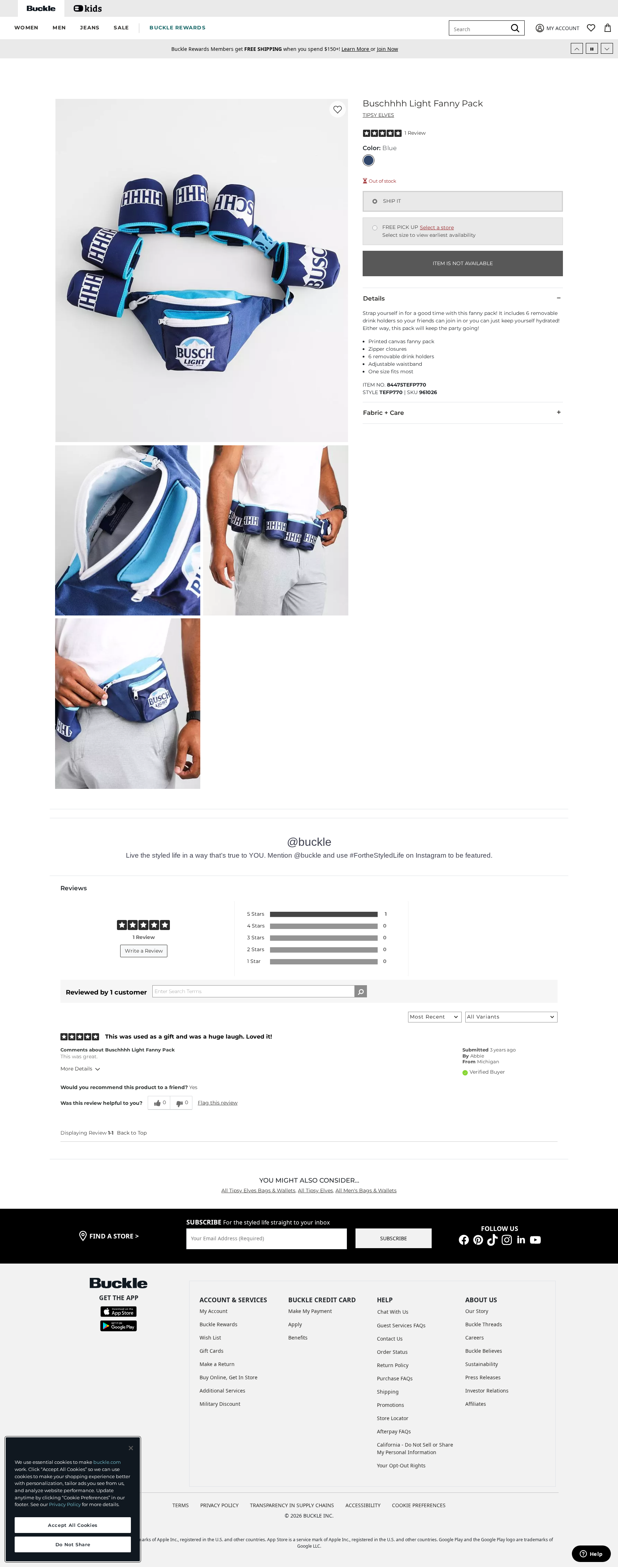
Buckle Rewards (218, 1324)
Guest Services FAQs (401, 1325)
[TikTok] (492, 1239)
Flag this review (217, 1102)
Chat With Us (392, 1311)
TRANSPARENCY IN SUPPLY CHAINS (292, 1505)
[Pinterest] (478, 1239)
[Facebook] (464, 1239)
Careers (474, 1337)
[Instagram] (507, 1239)
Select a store (437, 227)
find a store (114, 1236)
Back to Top (132, 1133)
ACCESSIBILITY (363, 1505)
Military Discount (220, 1403)
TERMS (180, 1505)
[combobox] (479, 28)
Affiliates (475, 1403)
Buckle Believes (483, 1350)
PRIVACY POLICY (219, 1505)
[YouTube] (535, 1239)
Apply (295, 1324)
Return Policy (392, 1365)
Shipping (388, 1391)
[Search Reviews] (360, 991)
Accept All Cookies (73, 1525)
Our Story (476, 1311)
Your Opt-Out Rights (401, 1465)
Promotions (390, 1404)
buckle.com (107, 1462)
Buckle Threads (483, 1324)
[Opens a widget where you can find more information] (591, 1554)
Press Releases (483, 1377)
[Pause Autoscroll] (592, 48)
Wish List (210, 1337)
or (359, 48)
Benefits (298, 1337)
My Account (213, 1311)
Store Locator (392, 1418)
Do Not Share (72, 1544)
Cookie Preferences (419, 1505)
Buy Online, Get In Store (229, 1377)
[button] (26, 28)
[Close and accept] (131, 1448)
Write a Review (144, 951)
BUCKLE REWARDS (177, 27)
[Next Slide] (607, 48)
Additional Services (222, 1390)
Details (374, 298)
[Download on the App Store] (118, 1311)
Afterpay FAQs (394, 1431)
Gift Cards (212, 1350)
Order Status (392, 1351)
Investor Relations (487, 1390)
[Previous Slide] (577, 48)
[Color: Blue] (368, 160)
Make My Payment (310, 1311)
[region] (73, 1499)
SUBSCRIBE (393, 1238)
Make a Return (217, 1364)
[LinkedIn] (521, 1239)
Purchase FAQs (395, 1378)
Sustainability (481, 1364)
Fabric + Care (383, 412)
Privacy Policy (65, 1504)
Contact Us (390, 1338)
